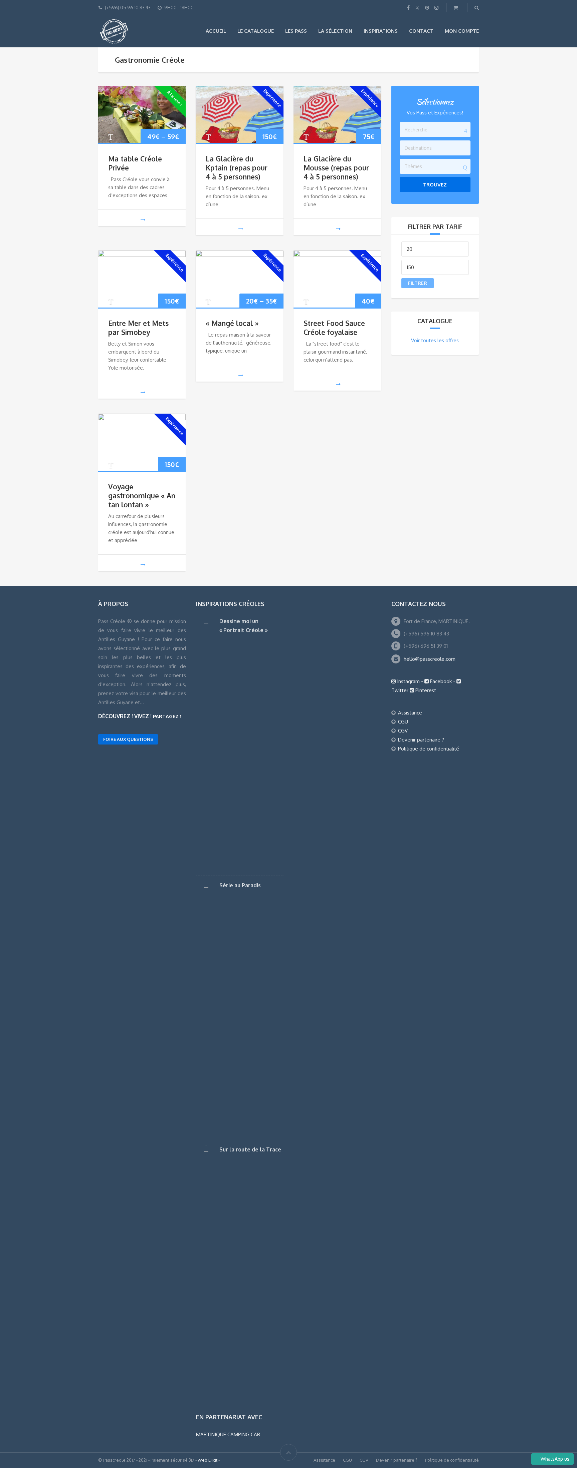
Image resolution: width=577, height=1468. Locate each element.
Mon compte (462, 31)
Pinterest (425, 690)
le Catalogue (255, 31)
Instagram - (410, 681)
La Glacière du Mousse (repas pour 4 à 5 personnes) (336, 167)
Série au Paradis (240, 885)
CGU (403, 721)
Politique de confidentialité (428, 749)
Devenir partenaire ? (421, 740)
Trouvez (435, 184)
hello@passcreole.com (429, 659)
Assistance (410, 712)
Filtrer (417, 283)
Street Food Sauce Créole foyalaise (334, 328)
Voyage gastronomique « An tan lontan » (141, 495)
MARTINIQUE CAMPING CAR (228, 1434)
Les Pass (296, 31)
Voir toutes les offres (435, 340)
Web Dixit (207, 1460)
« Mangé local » (232, 323)
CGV (403, 730)
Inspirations (381, 31)
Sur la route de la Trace (250, 1149)
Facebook (441, 681)
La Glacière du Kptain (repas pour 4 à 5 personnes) (236, 167)
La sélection (335, 31)
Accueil (216, 31)
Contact (421, 31)
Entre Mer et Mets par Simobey (138, 328)
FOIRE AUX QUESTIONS (128, 739)
